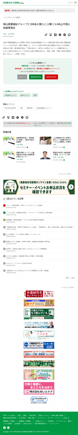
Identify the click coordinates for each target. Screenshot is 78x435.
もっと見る (71, 278)
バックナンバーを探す (12, 17)
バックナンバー (54, 423)
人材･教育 (11, 34)
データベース (60, 421)
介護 (4, 34)
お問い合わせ (27, 423)
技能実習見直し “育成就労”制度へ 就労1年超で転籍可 (25, 140)
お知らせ (66, 418)
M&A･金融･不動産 (57, 415)
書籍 (69, 421)
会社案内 (17, 423)
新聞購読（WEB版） (25, 421)
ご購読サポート (40, 421)
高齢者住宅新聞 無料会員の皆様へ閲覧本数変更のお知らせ (32, 10)
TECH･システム (43, 415)
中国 (21, 108)
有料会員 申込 (51, 77)
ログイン (70, 2)
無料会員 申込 (36, 77)
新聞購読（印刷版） (9, 421)
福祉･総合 (31, 418)
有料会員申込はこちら (24, 123)
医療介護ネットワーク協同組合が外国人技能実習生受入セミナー (25, 154)
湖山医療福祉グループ (43, 108)
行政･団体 (32, 415)
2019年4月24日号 (10, 108)
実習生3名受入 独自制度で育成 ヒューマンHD (62, 153)
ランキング (41, 418)
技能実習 (29, 108)
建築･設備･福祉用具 (9, 418)
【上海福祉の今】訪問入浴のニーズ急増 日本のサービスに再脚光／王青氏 (62, 140)
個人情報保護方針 (40, 423)
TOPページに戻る (9, 415)
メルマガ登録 (7, 423)
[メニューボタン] (75, 3)
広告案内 (51, 421)
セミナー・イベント (54, 418)
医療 (24, 415)
